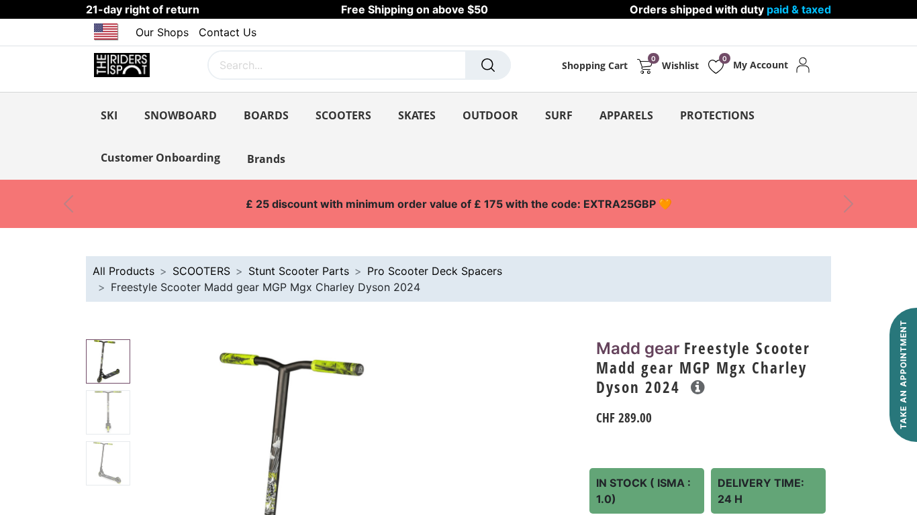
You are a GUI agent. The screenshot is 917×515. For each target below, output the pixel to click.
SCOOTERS (201, 271)
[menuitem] (160, 157)
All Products (123, 271)
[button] (698, 387)
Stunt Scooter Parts (298, 271)
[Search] (488, 65)
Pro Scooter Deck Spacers (434, 271)
